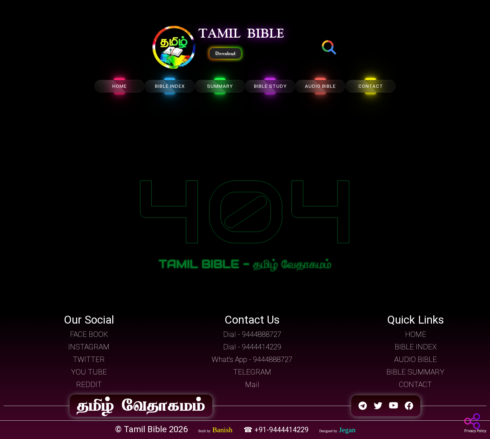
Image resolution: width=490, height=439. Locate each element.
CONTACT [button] (415, 384)
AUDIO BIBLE (320, 86)
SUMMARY (220, 86)
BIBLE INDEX (170, 86)
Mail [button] (252, 384)
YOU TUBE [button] (89, 372)
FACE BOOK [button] (89, 334)
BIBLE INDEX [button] (416, 347)
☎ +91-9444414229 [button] (277, 429)
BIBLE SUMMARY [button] (415, 372)
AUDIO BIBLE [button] (415, 359)
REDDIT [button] (89, 384)
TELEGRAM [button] (252, 372)
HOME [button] (415, 334)
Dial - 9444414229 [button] (252, 347)
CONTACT (370, 86)
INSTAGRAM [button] (88, 347)
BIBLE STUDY (270, 86)
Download (225, 53)
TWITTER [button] (89, 359)
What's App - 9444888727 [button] (252, 359)
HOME (119, 86)
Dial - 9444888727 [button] (252, 334)
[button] (173, 48)
